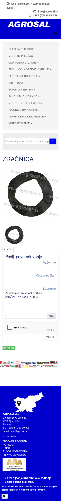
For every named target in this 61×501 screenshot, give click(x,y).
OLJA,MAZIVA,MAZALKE (22, 62)
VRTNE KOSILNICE (19, 123)
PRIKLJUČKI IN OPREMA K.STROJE (28, 69)
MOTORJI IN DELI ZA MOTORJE (26, 103)
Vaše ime (49, 262)
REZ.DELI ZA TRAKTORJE (23, 76)
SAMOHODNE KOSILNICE (23, 96)
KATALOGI (8, 444)
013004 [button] (8, 249)
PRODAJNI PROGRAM (15, 441)
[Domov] (31, 24)
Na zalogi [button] (8, 347)
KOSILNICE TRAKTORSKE (23, 109)
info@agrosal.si (48, 11)
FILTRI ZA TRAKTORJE (21, 49)
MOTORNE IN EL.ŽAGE (21, 55)
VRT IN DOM (15, 82)
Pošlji (49, 337)
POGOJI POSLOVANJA (15, 451)
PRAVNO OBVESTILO (14, 454)
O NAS (6, 448)
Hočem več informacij (33, 489)
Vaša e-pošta (46, 275)
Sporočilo (49, 288)
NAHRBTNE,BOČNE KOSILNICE (26, 116)
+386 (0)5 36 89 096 (45, 15)
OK (5, 496)
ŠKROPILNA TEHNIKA (21, 89)
